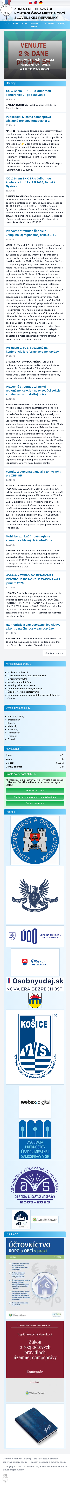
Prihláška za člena (35, 790)
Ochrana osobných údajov (16, 1458)
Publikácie (49, 23)
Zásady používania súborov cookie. (49, 1462)
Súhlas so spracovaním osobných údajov (35, 797)
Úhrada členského (35, 803)
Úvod (7, 23)
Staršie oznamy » (54, 653)
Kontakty (61, 23)
